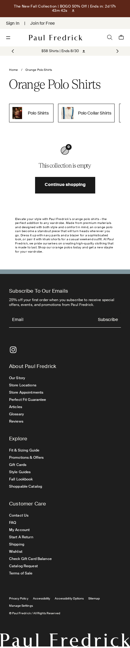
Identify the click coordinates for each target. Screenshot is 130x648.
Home (13, 70)
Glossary (16, 414)
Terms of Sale (21, 573)
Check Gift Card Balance (30, 558)
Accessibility (41, 598)
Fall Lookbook (21, 479)
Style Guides (20, 472)
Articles (15, 406)
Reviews (16, 421)
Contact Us (18, 515)
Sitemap (94, 598)
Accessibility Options (69, 598)
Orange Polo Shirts (38, 70)
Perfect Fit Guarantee (27, 399)
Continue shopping (65, 185)
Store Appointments (26, 392)
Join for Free (42, 23)
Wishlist (15, 551)
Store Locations (22, 385)
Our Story (17, 378)
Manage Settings (21, 606)
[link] (60, 50)
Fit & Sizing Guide (24, 450)
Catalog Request (23, 566)
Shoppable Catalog (25, 486)
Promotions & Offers (26, 457)
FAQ (12, 522)
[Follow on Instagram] (13, 350)
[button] (117, 51)
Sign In (12, 23)
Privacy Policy (18, 598)
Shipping (16, 544)
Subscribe (108, 320)
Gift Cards (17, 464)
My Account (19, 529)
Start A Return (21, 537)
